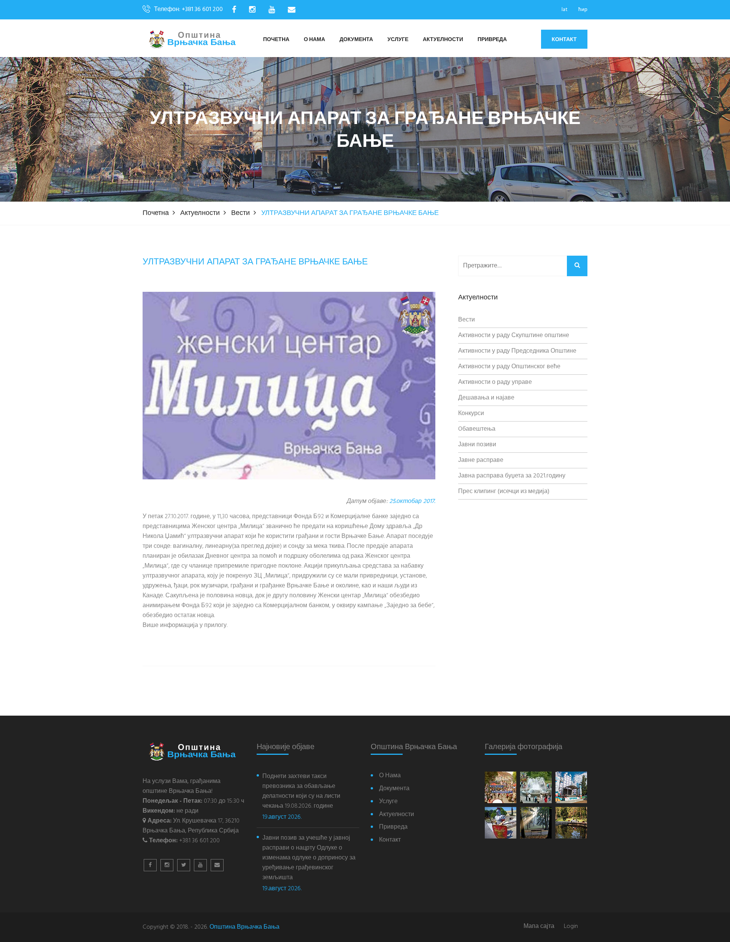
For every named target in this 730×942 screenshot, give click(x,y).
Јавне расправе (480, 460)
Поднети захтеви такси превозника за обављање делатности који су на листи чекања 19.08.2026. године (301, 791)
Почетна (276, 39)
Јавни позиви (477, 445)
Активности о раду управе (495, 382)
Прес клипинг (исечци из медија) (503, 491)
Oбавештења (476, 429)
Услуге (397, 39)
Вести (240, 213)
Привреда (492, 39)
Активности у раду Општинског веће (509, 367)
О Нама (314, 39)
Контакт (564, 39)
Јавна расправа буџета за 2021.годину (511, 476)
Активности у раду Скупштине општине (513, 336)
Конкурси (471, 413)
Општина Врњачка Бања (244, 927)
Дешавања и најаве (486, 398)
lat (565, 9)
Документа (356, 39)
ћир (582, 9)
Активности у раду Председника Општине (517, 351)
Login (571, 926)
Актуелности (443, 39)
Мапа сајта (539, 926)
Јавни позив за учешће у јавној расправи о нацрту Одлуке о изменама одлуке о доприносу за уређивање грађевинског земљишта (308, 858)
